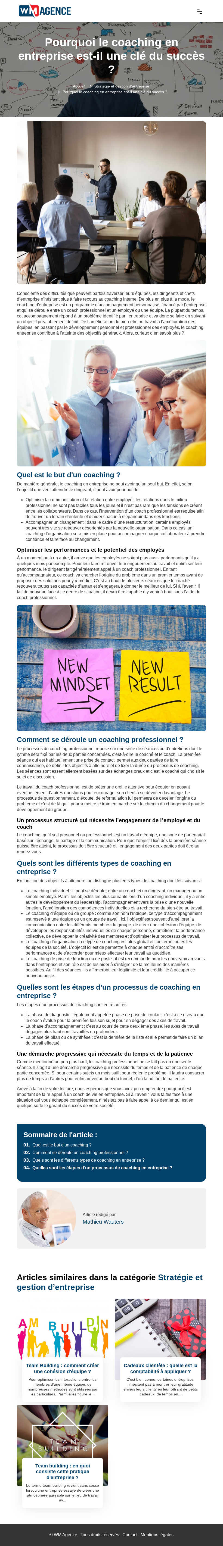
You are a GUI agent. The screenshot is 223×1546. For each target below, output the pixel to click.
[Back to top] (208, 1531)
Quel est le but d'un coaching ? (57, 1145)
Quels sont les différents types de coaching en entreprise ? (84, 1160)
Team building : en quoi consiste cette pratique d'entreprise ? (62, 1471)
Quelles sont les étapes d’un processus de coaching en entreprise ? (97, 1167)
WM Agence (65, 1534)
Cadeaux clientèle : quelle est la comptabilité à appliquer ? (160, 1368)
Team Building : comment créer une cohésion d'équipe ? (62, 1368)
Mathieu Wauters (103, 1222)
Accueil (79, 86)
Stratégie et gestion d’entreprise (121, 86)
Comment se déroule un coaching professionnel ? (75, 1152)
